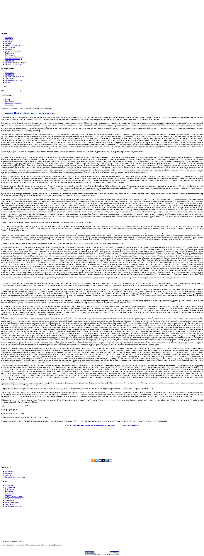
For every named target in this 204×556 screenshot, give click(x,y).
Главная (4, 108)
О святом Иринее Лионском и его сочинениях (29, 113)
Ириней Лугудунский (130, 425)
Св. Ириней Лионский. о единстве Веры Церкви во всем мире (90, 425)
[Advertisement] (64, 16)
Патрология (12, 108)
